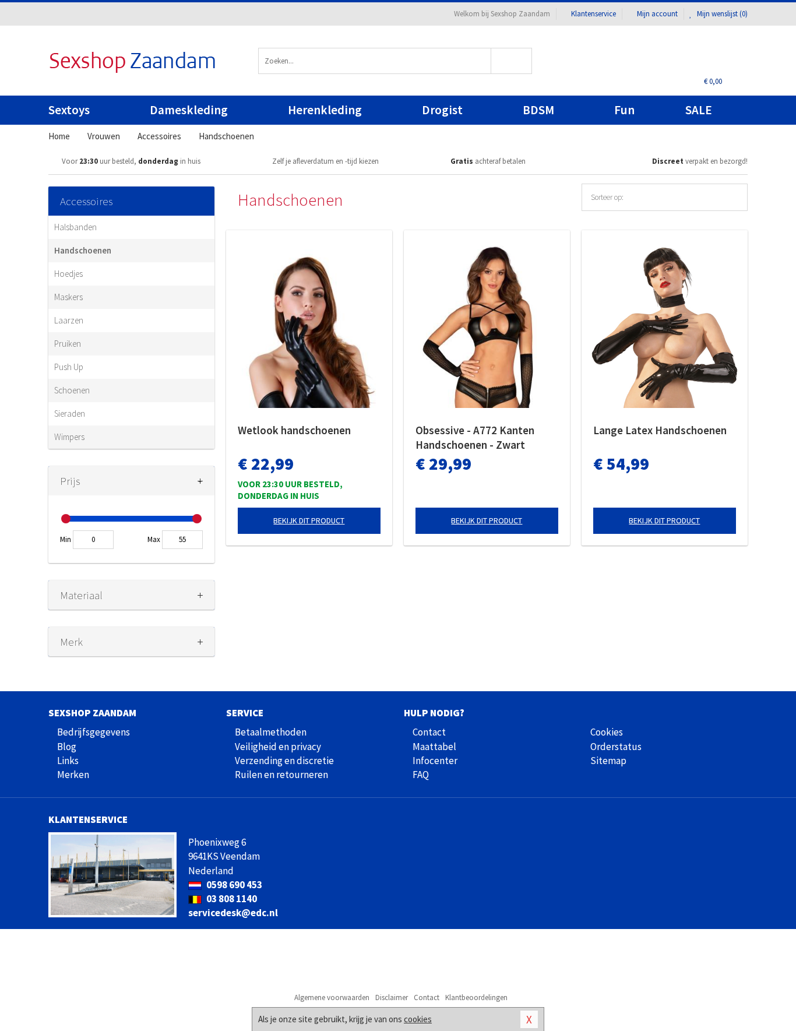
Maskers (68, 296)
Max (153, 539)
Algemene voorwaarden (331, 997)
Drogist (442, 110)
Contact (429, 732)
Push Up (68, 366)
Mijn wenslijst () (721, 14)
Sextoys (69, 110)
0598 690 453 (233, 884)
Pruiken (67, 343)
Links (68, 760)
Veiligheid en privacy (278, 746)
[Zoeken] (512, 61)
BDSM (538, 110)
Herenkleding (325, 110)
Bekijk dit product (308, 520)
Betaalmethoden (271, 732)
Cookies (606, 732)
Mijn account (657, 14)
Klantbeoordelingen (476, 997)
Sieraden (69, 413)
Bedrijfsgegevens (93, 732)
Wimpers (69, 436)
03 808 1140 (231, 898)
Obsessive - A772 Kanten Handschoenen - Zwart (474, 437)
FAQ (421, 774)
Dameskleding (189, 110)
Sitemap (608, 760)
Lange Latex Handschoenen (660, 430)
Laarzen (68, 320)
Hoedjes (68, 273)
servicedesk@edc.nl (233, 912)
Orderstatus (616, 746)
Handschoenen (82, 250)
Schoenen (72, 390)
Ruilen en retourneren (281, 774)
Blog (66, 746)
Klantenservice (593, 14)
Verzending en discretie (284, 760)
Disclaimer (391, 997)
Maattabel (434, 746)
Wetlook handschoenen (294, 430)
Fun (624, 110)
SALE (698, 110)
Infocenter (435, 760)
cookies (418, 1019)
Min (65, 539)
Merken (73, 774)
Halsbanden (75, 227)
